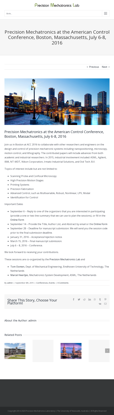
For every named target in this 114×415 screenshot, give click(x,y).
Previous (94, 66)
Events (52, 282)
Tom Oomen (17, 266)
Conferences (42, 282)
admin (10, 282)
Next (104, 66)
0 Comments (63, 282)
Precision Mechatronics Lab (64, 259)
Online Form (17, 219)
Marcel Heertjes (19, 275)
